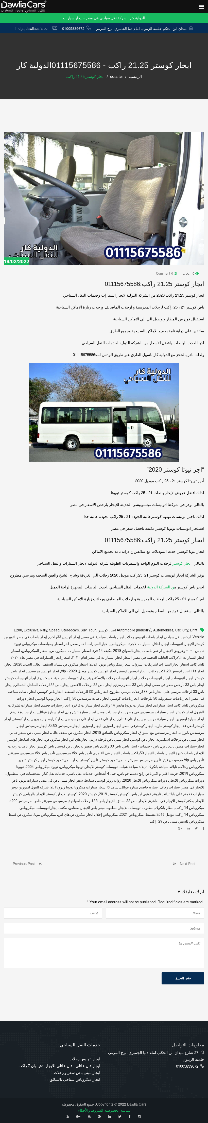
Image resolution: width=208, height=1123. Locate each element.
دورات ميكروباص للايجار (186, 780)
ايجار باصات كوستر (125, 698)
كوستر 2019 (108, 794)
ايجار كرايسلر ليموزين (48, 719)
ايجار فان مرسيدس (80, 719)
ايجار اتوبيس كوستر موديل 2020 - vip (88, 671)
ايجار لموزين (111, 726)
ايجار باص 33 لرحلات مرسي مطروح (136, 691)
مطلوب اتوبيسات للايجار (135, 807)
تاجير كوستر (108, 760)
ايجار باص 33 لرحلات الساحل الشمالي (42, 685)
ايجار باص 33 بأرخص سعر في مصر (178, 685)
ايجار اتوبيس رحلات (85, 1058)
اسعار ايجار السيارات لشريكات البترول (161, 664)
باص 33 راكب (111, 746)
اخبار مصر (78, 644)
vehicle (198, 637)
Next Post (185, 863)
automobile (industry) (134, 630)
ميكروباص (27, 807)
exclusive (31, 630)
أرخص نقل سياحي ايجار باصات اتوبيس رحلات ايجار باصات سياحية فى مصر (136, 637)
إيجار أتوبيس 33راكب (64, 637)
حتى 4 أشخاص (105, 773)
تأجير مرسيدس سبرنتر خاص (140, 760)
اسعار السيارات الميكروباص (70, 650)
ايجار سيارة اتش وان (81, 712)
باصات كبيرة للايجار (179, 753)
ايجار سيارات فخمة (56, 705)
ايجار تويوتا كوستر (49, 698)
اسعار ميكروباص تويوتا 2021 (110, 664)
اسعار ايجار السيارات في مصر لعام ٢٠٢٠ (102, 657)
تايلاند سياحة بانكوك (162, 766)
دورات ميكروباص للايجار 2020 (145, 780)
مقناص (74, 807)
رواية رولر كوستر (108, 780)
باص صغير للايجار (86, 746)
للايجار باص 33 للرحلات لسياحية (92, 801)
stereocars (70, 630)
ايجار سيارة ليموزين (190, 719)
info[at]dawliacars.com (32, 28)
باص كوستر (64, 746)
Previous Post (26, 863)
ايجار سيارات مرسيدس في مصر (150, 712)
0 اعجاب (188, 273)
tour (92, 630)
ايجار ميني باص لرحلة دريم (109, 739)
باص (164, 746)
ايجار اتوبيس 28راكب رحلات (169, 671)
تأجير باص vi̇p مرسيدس (74, 753)
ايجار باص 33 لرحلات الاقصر (91, 685)
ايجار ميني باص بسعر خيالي (29, 732)
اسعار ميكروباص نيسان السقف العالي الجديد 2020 (51, 664)
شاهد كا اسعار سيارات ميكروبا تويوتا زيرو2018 (84, 787)
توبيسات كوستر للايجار (101, 766)
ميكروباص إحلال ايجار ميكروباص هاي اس (88, 814)
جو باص (123, 773)
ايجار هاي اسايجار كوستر (25, 739)
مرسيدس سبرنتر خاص (50, 801)
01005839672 (73, 28)
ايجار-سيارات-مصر (190, 746)
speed (54, 630)
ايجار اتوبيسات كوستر (20, 678)
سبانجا (89, 780)
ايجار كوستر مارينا (167, 726)
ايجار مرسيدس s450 (64, 726)
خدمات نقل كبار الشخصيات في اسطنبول (35, 773)
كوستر (124, 794)
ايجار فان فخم (106, 719)
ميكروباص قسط (20, 814)
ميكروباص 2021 (132, 814)
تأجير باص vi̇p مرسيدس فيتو (183, 760)
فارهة (157, 794)
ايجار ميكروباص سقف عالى (71, 732)
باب (172, 746)
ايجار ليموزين (91, 726)
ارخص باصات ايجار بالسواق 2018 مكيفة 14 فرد (127, 650)
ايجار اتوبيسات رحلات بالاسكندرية (112, 678)
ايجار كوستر (21, 719)
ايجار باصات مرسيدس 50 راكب (86, 698)
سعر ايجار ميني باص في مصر (61, 780)
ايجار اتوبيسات (182, 678)
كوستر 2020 (88, 794)
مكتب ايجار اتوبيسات (52, 807)
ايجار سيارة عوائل (51, 712)
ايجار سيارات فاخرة (86, 705)
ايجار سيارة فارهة (24, 712)
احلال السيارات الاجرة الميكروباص (135, 644)
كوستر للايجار (67, 794)
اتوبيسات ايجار (172, 644)
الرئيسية (135, 76)
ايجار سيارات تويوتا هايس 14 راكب (127, 705)
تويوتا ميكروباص (71, 766)
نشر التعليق (183, 978)
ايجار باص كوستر (50, 691)
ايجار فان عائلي (129, 719)
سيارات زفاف (170, 787)
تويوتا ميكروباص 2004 (42, 766)
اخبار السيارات (98, 644)
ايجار (8, 664)
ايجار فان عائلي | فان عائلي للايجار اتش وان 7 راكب (59, 1065)
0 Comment (165, 273)
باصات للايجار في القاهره (112, 753)
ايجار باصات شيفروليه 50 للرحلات (165, 698)
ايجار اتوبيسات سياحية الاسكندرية (62, 678)
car (178, 630)
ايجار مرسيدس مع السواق (158, 732)
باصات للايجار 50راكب (148, 753)
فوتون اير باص (141, 794)
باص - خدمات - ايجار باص (141, 746)
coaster (116, 76)
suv (84, 630)
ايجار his (198, 671)
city (185, 630)
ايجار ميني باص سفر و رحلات (77, 1072)
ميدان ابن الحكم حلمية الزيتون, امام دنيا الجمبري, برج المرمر (141, 28)
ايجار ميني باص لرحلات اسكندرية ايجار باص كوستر (167, 739)
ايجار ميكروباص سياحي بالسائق (75, 1079)
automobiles (163, 630)
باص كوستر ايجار (41, 746)
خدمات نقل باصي (80, 773)
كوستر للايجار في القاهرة (167, 801)
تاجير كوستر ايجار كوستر (45, 760)
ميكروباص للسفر (191, 821)
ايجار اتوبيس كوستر (132, 671)
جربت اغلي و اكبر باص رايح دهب (154, 773)
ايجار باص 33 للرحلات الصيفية (86, 691)
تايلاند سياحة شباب (133, 766)
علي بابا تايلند (172, 794)
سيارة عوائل (129, 787)
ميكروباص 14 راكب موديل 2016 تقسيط (175, 814)
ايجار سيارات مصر (111, 712)
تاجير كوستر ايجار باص (81, 760)
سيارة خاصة (149, 787)
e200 (18, 630)
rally (43, 630)
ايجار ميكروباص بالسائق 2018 (115, 732)
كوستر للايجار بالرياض (40, 794)
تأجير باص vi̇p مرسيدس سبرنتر (32, 753)
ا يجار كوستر (182, 563)
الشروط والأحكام (90, 1110)
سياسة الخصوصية (117, 1110)
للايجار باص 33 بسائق (131, 801)
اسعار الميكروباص (35, 650)
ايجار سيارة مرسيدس (158, 719)
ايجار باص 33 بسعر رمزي (132, 685)
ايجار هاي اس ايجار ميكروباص (67, 739)
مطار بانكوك (164, 807)
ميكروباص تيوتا (45, 814)
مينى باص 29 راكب (163, 821)
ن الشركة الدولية (160, 586)
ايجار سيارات (163, 705)
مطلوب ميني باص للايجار (99, 807)
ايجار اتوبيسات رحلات (154, 678)
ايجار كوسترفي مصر (138, 726)
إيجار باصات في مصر (31, 637)
